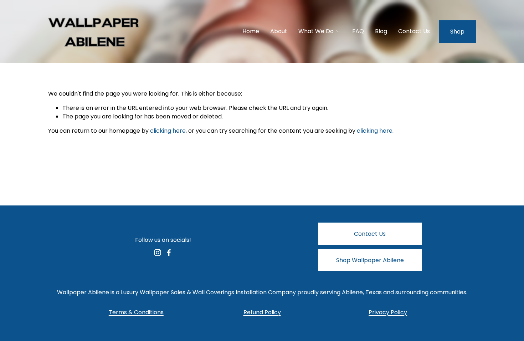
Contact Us (414, 31)
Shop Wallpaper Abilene (370, 260)
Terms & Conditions (136, 312)
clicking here (168, 131)
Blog (381, 31)
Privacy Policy (388, 312)
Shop (457, 31)
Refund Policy (262, 312)
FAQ (358, 31)
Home (250, 31)
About (278, 31)
